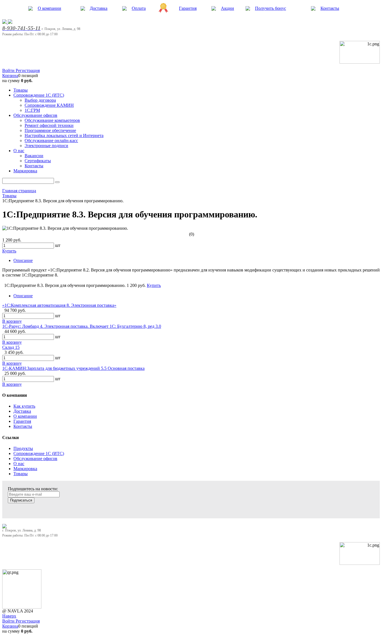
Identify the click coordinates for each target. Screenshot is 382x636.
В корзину (12, 321)
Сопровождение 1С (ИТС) (38, 453)
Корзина (10, 75)
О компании (49, 8)
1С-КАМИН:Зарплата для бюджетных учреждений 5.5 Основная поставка (73, 368)
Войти (9, 70)
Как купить (24, 406)
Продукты (23, 448)
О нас (18, 463)
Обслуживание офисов (35, 458)
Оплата (139, 8)
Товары (20, 473)
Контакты (329, 8)
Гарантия (188, 8)
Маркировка (25, 468)
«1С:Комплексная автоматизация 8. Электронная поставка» (59, 305)
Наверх (9, 616)
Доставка (98, 8)
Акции (227, 8)
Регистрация (28, 70)
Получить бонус (270, 8)
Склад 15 (11, 347)
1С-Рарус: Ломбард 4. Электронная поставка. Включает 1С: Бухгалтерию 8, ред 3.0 (81, 326)
